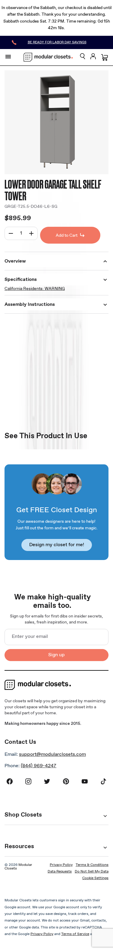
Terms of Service (75, 934)
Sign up (56, 655)
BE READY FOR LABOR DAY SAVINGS (57, 42)
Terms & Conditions (92, 865)
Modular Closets (18, 867)
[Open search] (83, 56)
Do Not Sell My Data (91, 871)
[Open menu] (8, 56)
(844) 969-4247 (38, 766)
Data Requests (60, 871)
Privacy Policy (61, 865)
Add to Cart (66, 235)
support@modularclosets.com (52, 754)
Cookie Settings (95, 878)
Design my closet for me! (56, 545)
